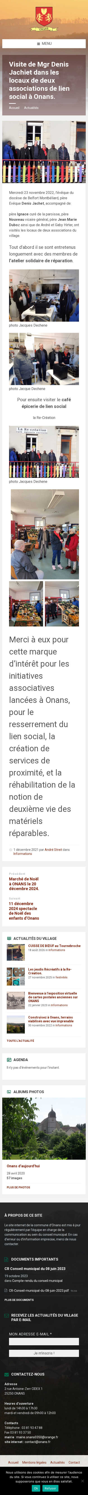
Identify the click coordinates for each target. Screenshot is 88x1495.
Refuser (50, 1488)
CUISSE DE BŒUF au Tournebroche (54, 946)
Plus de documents (19, 1300)
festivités (61, 977)
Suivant (14, 898)
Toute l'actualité (20, 1040)
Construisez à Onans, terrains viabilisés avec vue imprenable (51, 1019)
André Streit (53, 850)
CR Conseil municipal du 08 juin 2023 (35, 1269)
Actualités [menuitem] (57, 1462)
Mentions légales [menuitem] (34, 1462)
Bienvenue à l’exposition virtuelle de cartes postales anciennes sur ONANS (53, 997)
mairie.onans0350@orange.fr (37, 1437)
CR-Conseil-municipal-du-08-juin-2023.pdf (39, 1290)
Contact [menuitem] (74, 1462)
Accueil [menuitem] (13, 1462)
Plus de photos (18, 1187)
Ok (36, 1488)
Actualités (31, 108)
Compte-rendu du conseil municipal (37, 1281)
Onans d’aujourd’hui (23, 1166)
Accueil (14, 108)
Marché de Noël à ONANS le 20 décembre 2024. (24, 884)
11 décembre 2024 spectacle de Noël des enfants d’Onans (24, 911)
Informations (23, 854)
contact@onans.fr (38, 1442)
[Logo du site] (44, 30)
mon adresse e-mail (30, 1334)
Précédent (17, 873)
